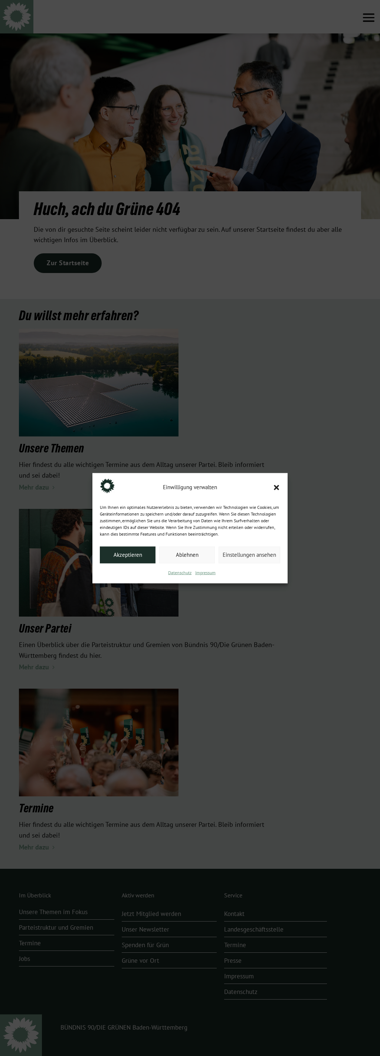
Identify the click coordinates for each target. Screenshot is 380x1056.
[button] (276, 487)
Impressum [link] (205, 572)
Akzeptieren (128, 555)
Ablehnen (187, 555)
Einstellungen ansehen (249, 555)
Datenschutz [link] (179, 572)
